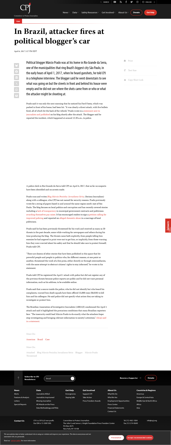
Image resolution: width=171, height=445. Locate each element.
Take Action (87, 397)
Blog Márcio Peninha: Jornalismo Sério (55, 353)
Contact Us (112, 411)
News (16, 390)
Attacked (30, 353)
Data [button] (74, 12)
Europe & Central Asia (145, 397)
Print (130, 61)
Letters (17, 401)
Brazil (40, 340)
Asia (138, 408)
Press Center (113, 404)
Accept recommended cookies (140, 438)
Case (18, 21)
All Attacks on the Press (45, 404)
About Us (112, 390)
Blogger (79, 353)
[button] (154, 2)
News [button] (65, 12)
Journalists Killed (43, 394)
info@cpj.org (152, 420)
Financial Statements (116, 408)
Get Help (150, 12)
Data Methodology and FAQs (47, 408)
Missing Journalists (43, 401)
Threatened (31, 356)
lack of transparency (46, 211)
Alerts (16, 394)
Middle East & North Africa (147, 401)
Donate (136, 12)
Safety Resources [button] (89, 12)
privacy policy (16, 441)
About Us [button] (122, 12)
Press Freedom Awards (92, 401)
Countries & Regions (146, 390)
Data (38, 390)
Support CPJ (87, 394)
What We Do (112, 394)
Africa (139, 404)
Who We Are (112, 397)
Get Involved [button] (108, 12)
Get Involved (89, 390)
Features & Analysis (21, 397)
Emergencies (70, 394)
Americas (30, 340)
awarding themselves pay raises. (41, 215)
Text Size (132, 70)
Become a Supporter (129, 378)
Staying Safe (70, 397)
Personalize (116, 438)
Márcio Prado (91, 353)
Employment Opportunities (118, 401)
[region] (85, 438)
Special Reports (20, 404)
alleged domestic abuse (70, 218)
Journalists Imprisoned (45, 397)
